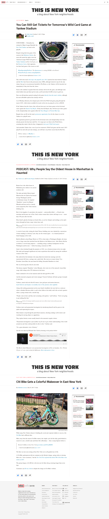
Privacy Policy (27, 512)
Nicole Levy (21, 178)
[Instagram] (63, 496)
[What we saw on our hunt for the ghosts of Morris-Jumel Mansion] (53, 193)
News (30, 2)
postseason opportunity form (43, 114)
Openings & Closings (56, 498)
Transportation (45, 504)
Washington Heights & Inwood (26, 164)
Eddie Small (29, 34)
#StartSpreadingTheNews (25, 70)
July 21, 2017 (37, 447)
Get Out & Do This (56, 496)
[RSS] (63, 498)
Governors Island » (77, 420)
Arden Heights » (77, 214)
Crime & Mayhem (51, 164)
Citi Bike (18, 435)
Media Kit (75, 498)
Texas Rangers (44, 111)
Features (37, 2)
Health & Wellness (45, 496)
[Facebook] (63, 490)
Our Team (75, 494)
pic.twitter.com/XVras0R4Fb (45, 445)
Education (58, 164)
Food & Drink (44, 494)
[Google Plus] (63, 494)
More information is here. (48, 350)
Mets (22, 82)
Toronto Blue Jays (55, 111)
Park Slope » (76, 47)
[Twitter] (63, 488)
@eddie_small (30, 36)
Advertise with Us (76, 490)
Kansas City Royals (31, 108)
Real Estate (44, 502)
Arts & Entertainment (41, 164)
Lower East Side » (77, 414)
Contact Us (75, 492)
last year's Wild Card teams (51, 124)
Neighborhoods (22, 2)
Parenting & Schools (46, 498)
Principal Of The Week (56, 500)
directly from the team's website (53, 95)
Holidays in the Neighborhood (58, 504)
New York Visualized (56, 492)
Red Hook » (75, 405)
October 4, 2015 (37, 75)
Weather (43, 508)
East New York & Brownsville (26, 377)
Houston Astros (22, 64)
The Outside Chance (56, 490)
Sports (26, 20)
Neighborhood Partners (77, 488)
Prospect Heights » (77, 54)
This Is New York (55, 502)
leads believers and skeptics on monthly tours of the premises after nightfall (36, 285)
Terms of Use (20, 512)
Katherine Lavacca (22, 387)
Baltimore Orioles (28, 55)
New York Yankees (21, 47)
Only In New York (66, 164)
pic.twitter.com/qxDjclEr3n (33, 72)
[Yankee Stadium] (53, 51)
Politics (43, 500)
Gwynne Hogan (30, 178)
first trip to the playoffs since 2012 (38, 79)
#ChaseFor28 (21, 72)
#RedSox (30, 134)
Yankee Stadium (20, 62)
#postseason (38, 70)
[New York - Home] (4, 2)
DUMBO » (75, 399)
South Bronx (20, 20)
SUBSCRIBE (67, 502)
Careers (74, 496)
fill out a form (28, 468)
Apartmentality (55, 494)
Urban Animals (45, 506)
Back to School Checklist (57, 488)
